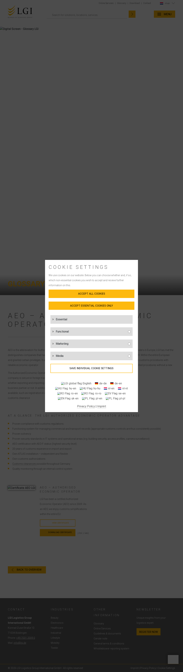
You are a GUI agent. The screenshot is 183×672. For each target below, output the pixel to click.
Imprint (101, 406)
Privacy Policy (86, 406)
